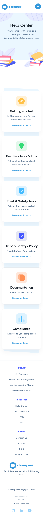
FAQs (21, 417)
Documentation (21, 411)
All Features (22, 374)
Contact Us (21, 438)
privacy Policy (21, 500)
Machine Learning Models (21, 385)
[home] (12, 7)
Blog (21, 449)
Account (21, 443)
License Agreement (21, 496)
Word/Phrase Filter (21, 390)
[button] (38, 6)
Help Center (21, 406)
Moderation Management (21, 379)
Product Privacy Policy (21, 503)
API (21, 422)
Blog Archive (21, 454)
